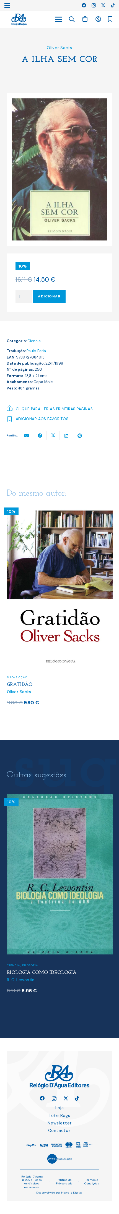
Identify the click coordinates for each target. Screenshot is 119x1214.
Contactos (59, 1130)
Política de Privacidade (64, 1181)
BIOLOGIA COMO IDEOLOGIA (42, 972)
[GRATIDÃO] (60, 507)
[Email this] (26, 435)
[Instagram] (94, 5)
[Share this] (39, 435)
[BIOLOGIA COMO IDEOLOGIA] (60, 797)
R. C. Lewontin (21, 979)
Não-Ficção (17, 677)
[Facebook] (84, 5)
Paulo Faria (36, 351)
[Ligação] (19, 19)
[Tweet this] (53, 435)
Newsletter (60, 1123)
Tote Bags (59, 1115)
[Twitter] (103, 5)
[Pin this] (79, 435)
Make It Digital (71, 1192)
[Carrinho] (85, 19)
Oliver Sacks (59, 47)
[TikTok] (113, 5)
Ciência (34, 341)
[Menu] (59, 19)
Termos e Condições (91, 1181)
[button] (72, 19)
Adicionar (49, 296)
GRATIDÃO (19, 684)
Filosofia (30, 965)
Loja (59, 1107)
